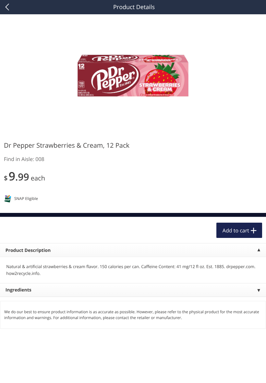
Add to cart (236, 230)
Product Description (28, 250)
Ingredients (18, 290)
